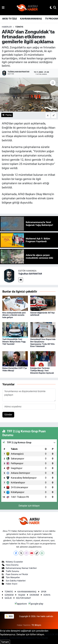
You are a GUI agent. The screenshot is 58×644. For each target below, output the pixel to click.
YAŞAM (21, 595)
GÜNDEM (9, 595)
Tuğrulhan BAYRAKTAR (30, 273)
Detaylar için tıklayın (29, 505)
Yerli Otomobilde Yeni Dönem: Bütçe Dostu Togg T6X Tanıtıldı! (13, 341)
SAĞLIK (8, 598)
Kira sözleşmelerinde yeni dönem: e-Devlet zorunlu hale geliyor (14, 315)
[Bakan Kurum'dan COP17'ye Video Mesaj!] (15, 358)
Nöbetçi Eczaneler (14, 562)
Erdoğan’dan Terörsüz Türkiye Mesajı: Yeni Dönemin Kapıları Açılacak (42, 370)
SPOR (43, 591)
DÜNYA (47, 595)
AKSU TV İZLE (9, 18)
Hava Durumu (12, 565)
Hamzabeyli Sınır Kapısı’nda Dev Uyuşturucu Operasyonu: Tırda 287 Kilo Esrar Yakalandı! (42, 342)
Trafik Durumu (12, 571)
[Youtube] (31, 553)
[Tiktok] (36, 553)
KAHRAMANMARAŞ (31, 18)
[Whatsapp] (42, 553)
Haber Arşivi (11, 584)
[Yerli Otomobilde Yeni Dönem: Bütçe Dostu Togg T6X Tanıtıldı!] (15, 329)
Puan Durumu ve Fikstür (17, 574)
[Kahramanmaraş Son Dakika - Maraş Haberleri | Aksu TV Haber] (27, 7)
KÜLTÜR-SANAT (23, 598)
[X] (21, 553)
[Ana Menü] (3, 7)
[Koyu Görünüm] (51, 7)
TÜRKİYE (19, 27)
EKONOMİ (34, 595)
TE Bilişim (36, 625)
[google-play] (36, 604)
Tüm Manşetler (13, 577)
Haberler (7, 27)
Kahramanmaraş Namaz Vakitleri (21, 568)
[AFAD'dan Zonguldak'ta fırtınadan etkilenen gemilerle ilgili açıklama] (29, 95)
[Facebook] (16, 553)
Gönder (8, 414)
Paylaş (8, 115)
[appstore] (21, 604)
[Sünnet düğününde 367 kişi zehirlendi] (43, 303)
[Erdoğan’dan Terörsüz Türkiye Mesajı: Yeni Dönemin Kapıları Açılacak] (43, 358)
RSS (10, 616)
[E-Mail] (20, 279)
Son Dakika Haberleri (16, 580)
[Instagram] (26, 553)
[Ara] (54, 7)
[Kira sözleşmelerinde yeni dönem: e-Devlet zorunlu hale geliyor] (15, 303)
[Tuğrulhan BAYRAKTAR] (9, 275)
